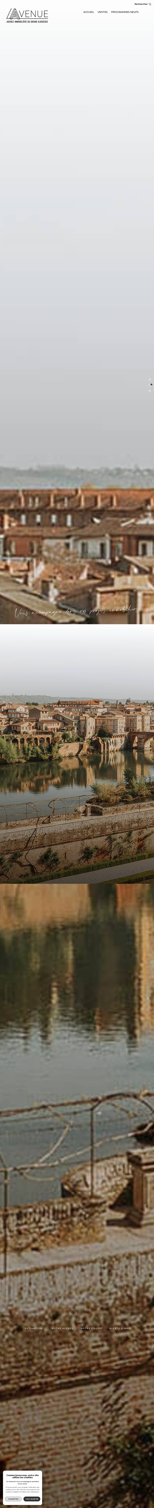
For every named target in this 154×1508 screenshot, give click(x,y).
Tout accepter (32, 1499)
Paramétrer (13, 1499)
